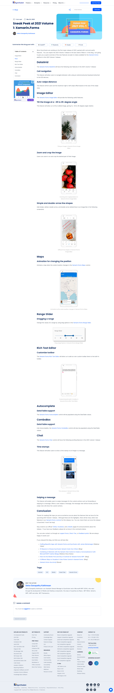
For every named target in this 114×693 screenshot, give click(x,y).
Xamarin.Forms (93, 55)
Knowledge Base (48, 637)
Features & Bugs (48, 642)
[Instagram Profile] (91, 689)
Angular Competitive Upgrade (65, 637)
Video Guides (80, 664)
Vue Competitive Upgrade (64, 644)
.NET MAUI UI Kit (61, 666)
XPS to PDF (34, 650)
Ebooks (45, 653)
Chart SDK (16, 639)
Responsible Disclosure (52, 687)
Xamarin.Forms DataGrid (47, 67)
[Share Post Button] (70, 10)
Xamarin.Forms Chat (46, 440)
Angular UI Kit (61, 673)
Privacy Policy (17, 687)
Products (28, 3)
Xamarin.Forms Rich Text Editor (49, 356)
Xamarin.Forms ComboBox (60, 428)
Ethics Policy (60, 687)
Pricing (55, 3)
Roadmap (79, 671)
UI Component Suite (19, 635)
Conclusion (17, 76)
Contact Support (48, 639)
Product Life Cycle (48, 646)
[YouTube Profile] (98, 684)
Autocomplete (18, 67)
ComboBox (17, 70)
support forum (64, 533)
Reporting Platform (19, 667)
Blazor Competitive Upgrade (64, 635)
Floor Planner (35, 655)
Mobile (53, 572)
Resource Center (48, 671)
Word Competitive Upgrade (64, 656)
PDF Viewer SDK (18, 656)
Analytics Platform (18, 665)
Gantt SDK (16, 644)
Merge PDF (34, 646)
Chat (16, 73)
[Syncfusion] (20, 684)
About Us (61, 3)
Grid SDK (16, 637)
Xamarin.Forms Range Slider (82, 322)
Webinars (46, 669)
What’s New (80, 668)
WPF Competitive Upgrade (64, 651)
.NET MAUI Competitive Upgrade (65, 646)
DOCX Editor (35, 657)
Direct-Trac (73, 533)
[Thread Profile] (95, 689)
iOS (47, 572)
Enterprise (37, 3)
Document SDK (18, 653)
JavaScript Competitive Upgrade (65, 639)
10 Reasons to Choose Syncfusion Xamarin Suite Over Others (59, 549)
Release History (81, 673)
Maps (16, 58)
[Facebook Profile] (87, 684)
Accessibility (47, 664)
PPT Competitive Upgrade (64, 660)
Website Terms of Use (33, 687)
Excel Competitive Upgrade (64, 658)
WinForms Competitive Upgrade (65, 649)
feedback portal (84, 533)
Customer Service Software (21, 672)
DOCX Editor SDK (18, 658)
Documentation (81, 657)
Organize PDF (35, 653)
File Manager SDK (18, 651)
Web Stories (47, 667)
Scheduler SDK (17, 642)
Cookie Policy (24, 687)
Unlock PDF (35, 643)
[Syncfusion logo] (18, 2)
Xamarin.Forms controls (53, 520)
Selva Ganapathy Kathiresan (26, 33)
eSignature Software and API (21, 670)
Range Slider (18, 61)
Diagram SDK (17, 649)
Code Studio (17, 663)
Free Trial (34, 635)
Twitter (55, 527)
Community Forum (48, 635)
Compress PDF (35, 648)
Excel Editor (35, 660)
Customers (80, 637)
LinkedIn (70, 527)
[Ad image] (24, 91)
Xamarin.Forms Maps (78, 265)
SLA (45, 644)
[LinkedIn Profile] (95, 684)
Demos (79, 654)
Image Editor (18, 55)
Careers (79, 644)
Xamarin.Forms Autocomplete (49, 414)
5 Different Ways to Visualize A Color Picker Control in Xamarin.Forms (62, 559)
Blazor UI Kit (60, 671)
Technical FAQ (47, 660)
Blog (78, 639)
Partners (79, 649)
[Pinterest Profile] (87, 689)
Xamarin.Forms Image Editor (48, 97)
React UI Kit (60, 668)
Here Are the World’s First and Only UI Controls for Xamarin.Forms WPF (62, 556)
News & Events (81, 642)
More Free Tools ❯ (36, 667)
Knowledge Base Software (20, 674)
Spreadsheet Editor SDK (20, 660)
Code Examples (48, 662)
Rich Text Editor (19, 64)
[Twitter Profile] (91, 684)
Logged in (26, 609)
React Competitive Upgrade (64, 642)
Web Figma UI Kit (61, 675)
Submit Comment (20, 619)
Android (40, 572)
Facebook (61, 527)
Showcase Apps (81, 666)
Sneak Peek (62, 572)
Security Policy (42, 687)
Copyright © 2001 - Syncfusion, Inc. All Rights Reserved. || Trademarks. (29, 690)
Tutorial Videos (81, 661)
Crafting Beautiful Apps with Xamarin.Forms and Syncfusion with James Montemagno (66, 544)
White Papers (47, 655)
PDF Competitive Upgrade (64, 653)
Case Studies (47, 657)
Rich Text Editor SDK (19, 646)
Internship (80, 646)
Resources (46, 3)
